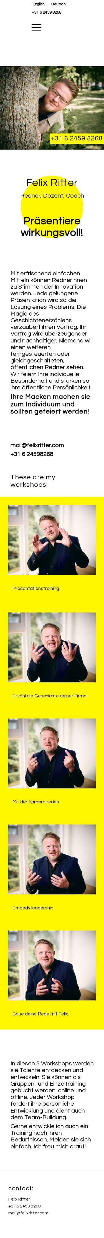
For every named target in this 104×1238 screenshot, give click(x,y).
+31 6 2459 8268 (46, 12)
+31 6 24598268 (32, 454)
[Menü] (33, 27)
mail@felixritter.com (28, 1213)
